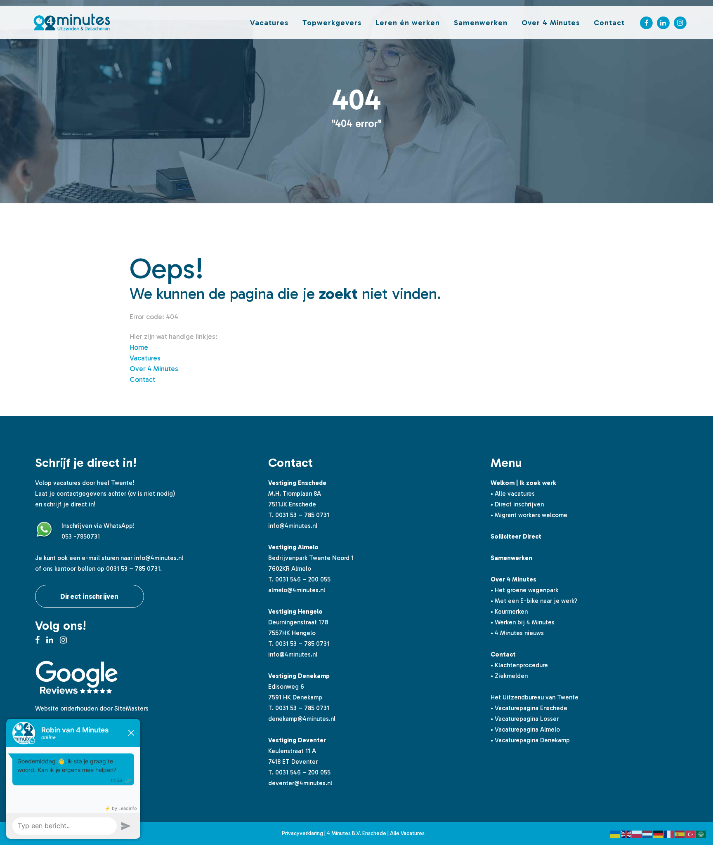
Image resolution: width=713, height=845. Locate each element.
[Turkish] (690, 833)
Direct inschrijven (89, 596)
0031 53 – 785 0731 (302, 515)
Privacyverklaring (302, 833)
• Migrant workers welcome (529, 515)
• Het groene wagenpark (524, 590)
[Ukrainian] (615, 833)
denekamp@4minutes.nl (301, 719)
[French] (669, 833)
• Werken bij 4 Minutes (523, 622)
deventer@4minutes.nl (300, 783)
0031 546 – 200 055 (303, 579)
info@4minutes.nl (158, 558)
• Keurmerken (509, 611)
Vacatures (145, 358)
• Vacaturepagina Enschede (529, 708)
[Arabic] (701, 833)
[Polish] (637, 833)
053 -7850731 (80, 536)
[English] (626, 833)
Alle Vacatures (407, 833)
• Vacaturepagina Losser (525, 719)
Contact (142, 379)
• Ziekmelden (509, 676)
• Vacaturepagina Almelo (525, 729)
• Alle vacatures (513, 493)
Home (139, 347)
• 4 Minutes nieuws (517, 633)
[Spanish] (680, 833)
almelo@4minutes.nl (296, 590)
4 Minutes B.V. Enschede (356, 833)
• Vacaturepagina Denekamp (530, 740)
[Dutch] (647, 833)
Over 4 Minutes (154, 369)
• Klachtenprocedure (519, 665)
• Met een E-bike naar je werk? (534, 601)
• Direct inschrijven (517, 504)
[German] (658, 833)
